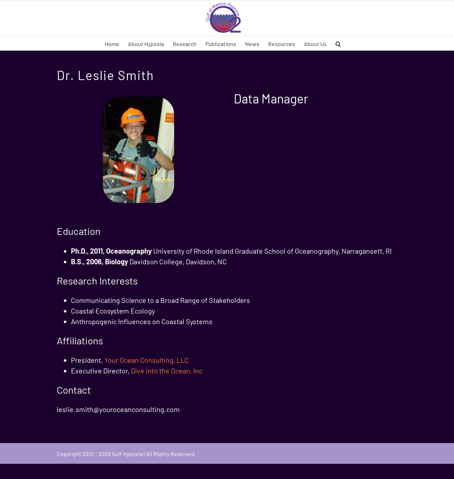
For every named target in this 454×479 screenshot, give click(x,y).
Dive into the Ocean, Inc (167, 370)
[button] (338, 43)
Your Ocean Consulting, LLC (146, 360)
